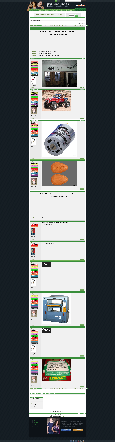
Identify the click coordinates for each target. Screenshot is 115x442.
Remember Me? (78, 14)
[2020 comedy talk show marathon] (34, 64)
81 (47, 25)
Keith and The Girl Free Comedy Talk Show (58, 5)
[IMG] (31, 403)
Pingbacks (32, 405)
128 (60, 25)
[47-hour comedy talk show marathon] (34, 71)
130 (64, 25)
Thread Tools (75, 27)
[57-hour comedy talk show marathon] (34, 73)
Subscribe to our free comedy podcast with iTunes (66, 430)
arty (31, 59)
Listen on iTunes (80, 10)
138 (77, 25)
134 (70, 25)
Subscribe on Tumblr (76, 441)
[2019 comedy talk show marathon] (34, 66)
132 (67, 25)
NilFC (32, 90)
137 (75, 25)
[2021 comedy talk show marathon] (34, 62)
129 (62, 25)
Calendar (74, 17)
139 (79, 25)
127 (59, 25)
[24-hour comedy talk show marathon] (34, 68)
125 (55, 25)
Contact (35, 420)
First (43, 25)
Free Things (36, 426)
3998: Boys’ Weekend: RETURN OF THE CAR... (45, 0)
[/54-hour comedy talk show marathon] (34, 75)
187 (82, 23)
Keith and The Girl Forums (41, 14)
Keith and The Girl (81, 413)
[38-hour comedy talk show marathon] (34, 104)
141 (82, 25)
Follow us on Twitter (73, 441)
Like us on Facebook (71, 441)
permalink (82, 58)
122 (50, 25)
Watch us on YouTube (78, 441)
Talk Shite (60, 14)
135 (72, 25)
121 (49, 25)
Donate (35, 424)
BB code (32, 402)
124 (54, 25)
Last (85, 25)
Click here (34, 51)
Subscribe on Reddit (81, 441)
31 (46, 25)
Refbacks (32, 406)
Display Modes (81, 27)
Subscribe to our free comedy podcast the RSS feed (78, 430)
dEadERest (33, 222)
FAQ (57, 17)
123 (52, 25)
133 (69, 25)
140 (80, 25)
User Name (67, 14)
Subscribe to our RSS (83, 441)
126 (57, 25)
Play (58, 1)
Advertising (36, 422)
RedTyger (64, 416)
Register (40, 17)
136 (74, 25)
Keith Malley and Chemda (36, 6)
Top (84, 413)
